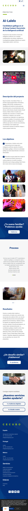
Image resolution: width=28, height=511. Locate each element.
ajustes (8, 506)
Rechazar (11, 508)
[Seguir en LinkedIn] (18, 492)
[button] (14, 302)
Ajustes (17, 508)
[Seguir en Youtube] (15, 492)
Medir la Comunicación (8, 467)
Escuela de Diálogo (7, 474)
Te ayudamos (14, 362)
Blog (4, 485)
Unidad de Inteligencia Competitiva (10, 476)
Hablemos (14, 232)
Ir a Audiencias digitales (14, 404)
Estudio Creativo (6, 470)
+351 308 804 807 (8, 447)
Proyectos (5, 483)
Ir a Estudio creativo (14, 409)
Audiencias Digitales (7, 469)
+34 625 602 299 (8, 435)
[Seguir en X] (12, 492)
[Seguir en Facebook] (10, 492)
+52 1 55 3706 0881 (8, 458)
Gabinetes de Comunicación (9, 472)
